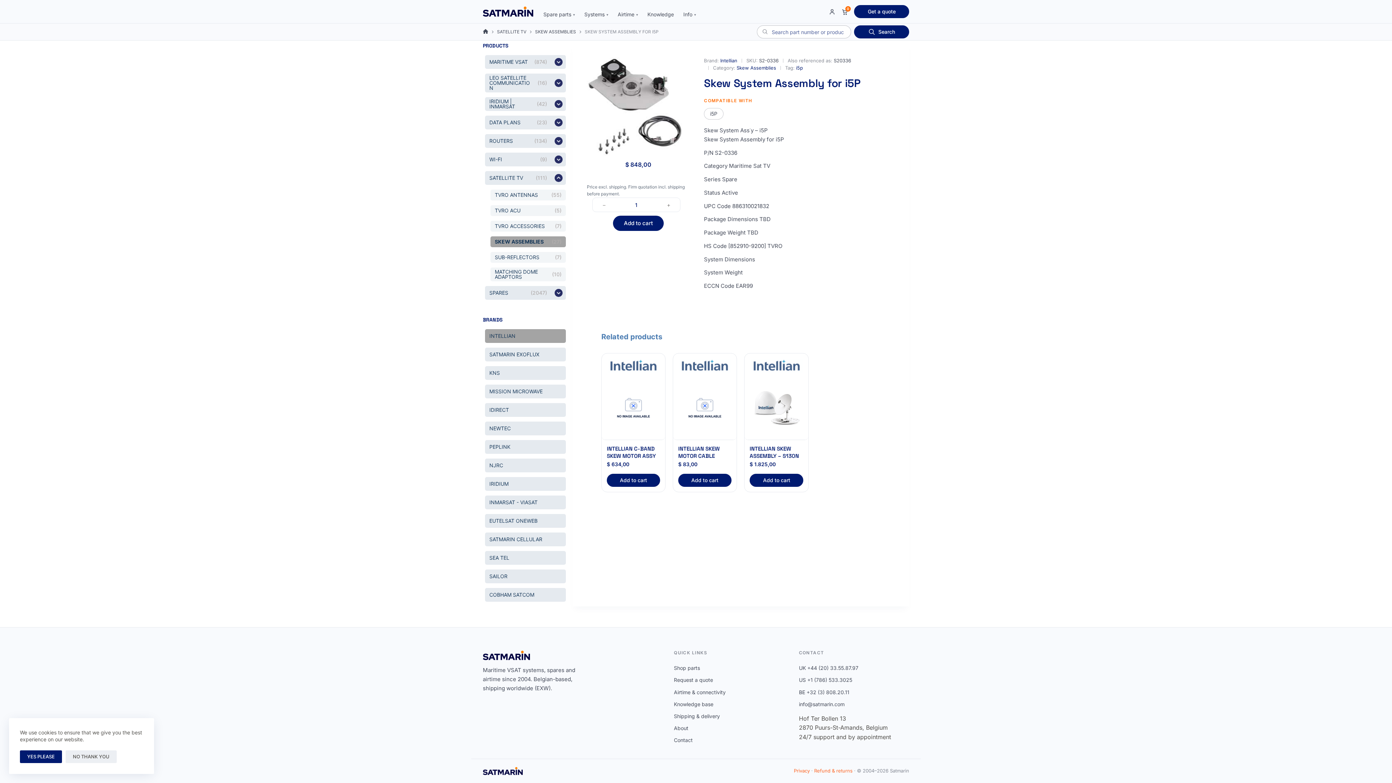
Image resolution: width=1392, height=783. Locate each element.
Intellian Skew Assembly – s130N (774, 452)
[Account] (832, 11)
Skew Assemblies (756, 68)
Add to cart (638, 223)
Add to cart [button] (633, 480)
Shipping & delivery (697, 716)
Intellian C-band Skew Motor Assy (631, 452)
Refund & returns (833, 771)
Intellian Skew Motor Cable (699, 452)
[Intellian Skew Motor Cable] (705, 408)
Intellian (728, 60)
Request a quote (693, 680)
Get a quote (882, 11)
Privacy (802, 771)
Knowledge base (693, 704)
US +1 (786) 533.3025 (825, 680)
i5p (799, 68)
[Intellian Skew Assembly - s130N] (776, 408)
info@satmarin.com (822, 704)
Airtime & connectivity (700, 692)
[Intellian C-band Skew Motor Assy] (633, 408)
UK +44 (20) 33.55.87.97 (828, 668)
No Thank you (91, 756)
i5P (713, 114)
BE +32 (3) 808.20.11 (824, 692)
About (681, 728)
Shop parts (687, 668)
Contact (683, 740)
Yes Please (41, 756)
